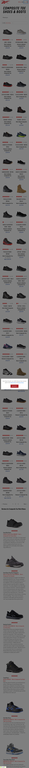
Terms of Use (13, 382)
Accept (14, 386)
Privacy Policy (21, 382)
